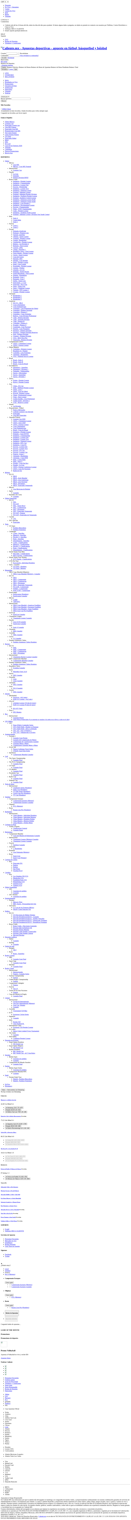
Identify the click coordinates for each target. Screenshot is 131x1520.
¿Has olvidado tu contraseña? (29, 55)
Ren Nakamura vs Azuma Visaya (9, 1205)
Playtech (7, 1398)
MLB (6, 140)
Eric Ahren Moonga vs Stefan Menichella (11, 1198)
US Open (8, 136)
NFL (6, 142)
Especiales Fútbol (10, 138)
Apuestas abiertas (7, 65)
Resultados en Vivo (11, 82)
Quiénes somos (10, 1380)
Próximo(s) (8, 1086)
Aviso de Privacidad (11, 1381)
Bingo (7, 14)
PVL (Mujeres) (16, 1297)
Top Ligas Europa (11, 133)
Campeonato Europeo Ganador (21, 1287)
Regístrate (11, 58)
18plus (7, 1394)
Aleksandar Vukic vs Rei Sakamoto (9, 1187)
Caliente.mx (42, 1516)
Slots (6, 13)
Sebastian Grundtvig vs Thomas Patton (10, 1202)
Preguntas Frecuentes (12, 1239)
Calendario (8, 149)
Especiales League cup (12, 125)
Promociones (9, 84)
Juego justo (8, 1385)
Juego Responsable (11, 1387)
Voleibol (7, 1271)
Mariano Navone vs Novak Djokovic (10, 1190)
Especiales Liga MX (11, 129)
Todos (3, 1090)
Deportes (8, 5)
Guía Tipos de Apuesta (12, 1246)
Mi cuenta (4, 61)
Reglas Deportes (10, 1244)
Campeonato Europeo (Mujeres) (21, 1285)
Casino (7, 9)
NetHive (7, 1403)
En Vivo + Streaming (12, 7)
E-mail (7, 1229)
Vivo (7, 1084)
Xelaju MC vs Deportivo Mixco (8, 1132)
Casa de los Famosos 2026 (13, 146)
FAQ (6, 39)
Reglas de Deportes (11, 41)
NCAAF (8, 144)
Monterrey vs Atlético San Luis (8, 1100)
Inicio (7, 80)
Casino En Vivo (10, 11)
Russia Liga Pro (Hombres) (20, 1307)
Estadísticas (8, 1243)
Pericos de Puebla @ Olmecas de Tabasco (11, 1169)
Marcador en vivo (10, 1241)
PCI (6, 1400)
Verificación (9, 87)
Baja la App (9, 153)
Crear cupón (9, 1282)
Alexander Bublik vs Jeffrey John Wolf (10, 1194)
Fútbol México (9, 122)
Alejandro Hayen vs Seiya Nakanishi (10, 1209)
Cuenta (4, 67)
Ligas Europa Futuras (12, 134)
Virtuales (8, 16)
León (6, 1427)
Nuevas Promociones (12, 151)
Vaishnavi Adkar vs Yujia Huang (9, 1221)
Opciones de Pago (11, 86)
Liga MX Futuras (10, 127)
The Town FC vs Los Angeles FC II (9, 1148)
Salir (15, 69)
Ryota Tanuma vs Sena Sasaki (8, 1217)
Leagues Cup (9, 123)
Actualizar (5, 69)
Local (7, 1269)
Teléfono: (14, 1231)
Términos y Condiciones (13, 43)
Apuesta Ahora (6, 1358)
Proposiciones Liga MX (12, 131)
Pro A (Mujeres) (10, 1274)
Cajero (11, 69)
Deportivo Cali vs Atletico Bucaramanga (11, 1116)
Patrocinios (8, 89)
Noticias (7, 93)
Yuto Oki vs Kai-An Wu (7, 1213)
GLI (6, 1396)
